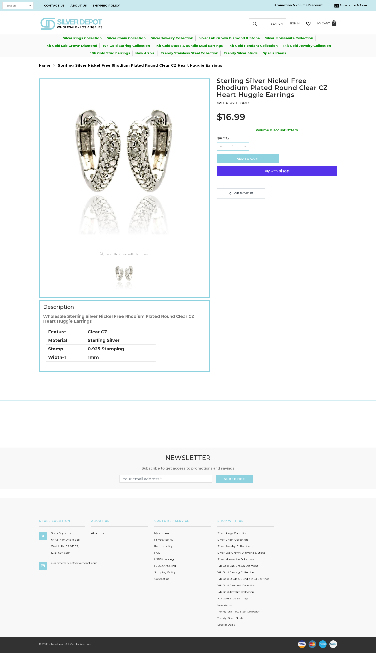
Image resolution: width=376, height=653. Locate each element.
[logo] (71, 23)
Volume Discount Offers (277, 130)
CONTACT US (54, 5)
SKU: (221, 103)
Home (45, 65)
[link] (124, 275)
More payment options (277, 181)
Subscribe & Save (353, 5)
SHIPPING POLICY (106, 5)
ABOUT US (78, 5)
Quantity (223, 138)
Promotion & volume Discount (298, 5)
